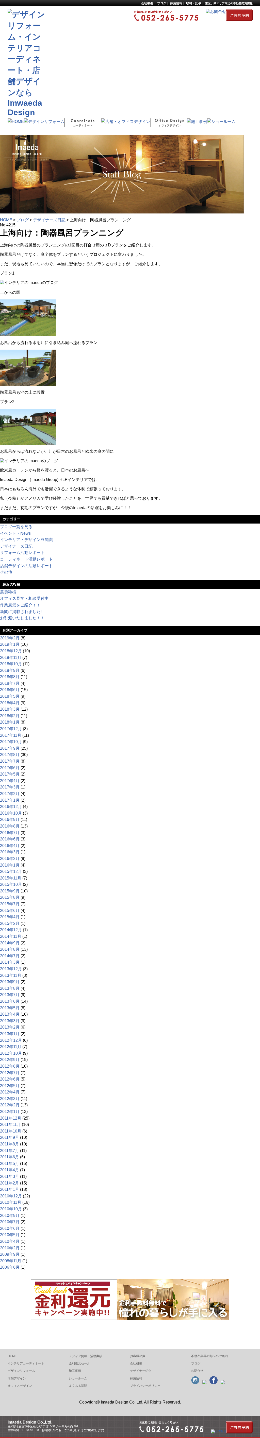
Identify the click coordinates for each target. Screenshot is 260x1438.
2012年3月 (10, 1099)
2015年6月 (10, 910)
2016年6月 (10, 839)
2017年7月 (10, 761)
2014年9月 (10, 943)
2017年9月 (10, 748)
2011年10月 (10, 1131)
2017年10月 (11, 742)
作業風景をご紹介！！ (20, 605)
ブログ (161, 3)
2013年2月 (10, 1027)
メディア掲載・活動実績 (85, 1356)
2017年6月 (10, 768)
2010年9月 (10, 1215)
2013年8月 (10, 988)
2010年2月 (10, 1248)
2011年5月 (9, 1163)
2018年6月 (10, 690)
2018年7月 (10, 683)
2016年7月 (10, 833)
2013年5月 (10, 1008)
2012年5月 (10, 1086)
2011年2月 (9, 1183)
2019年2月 (10, 638)
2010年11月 (10, 1202)
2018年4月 (10, 703)
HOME (6, 220)
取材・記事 (193, 3)
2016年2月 (10, 858)
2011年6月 (9, 1157)
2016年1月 (10, 865)
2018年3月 (10, 709)
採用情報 (136, 1378)
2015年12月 (11, 871)
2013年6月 (10, 1001)
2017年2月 (10, 794)
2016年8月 (10, 826)
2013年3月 (10, 1021)
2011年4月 (9, 1170)
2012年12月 (11, 1040)
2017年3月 (10, 787)
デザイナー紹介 (140, 1371)
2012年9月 (10, 1059)
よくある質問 (78, 1386)
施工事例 (75, 1371)
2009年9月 (10, 1254)
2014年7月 (10, 956)
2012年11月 (10, 1047)
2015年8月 (10, 897)
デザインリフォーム (21, 1371)
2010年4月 (10, 1241)
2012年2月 (10, 1105)
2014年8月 (10, 949)
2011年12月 (10, 1118)
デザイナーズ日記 (49, 220)
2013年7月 (10, 995)
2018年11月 (10, 657)
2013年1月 (10, 1034)
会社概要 (147, 3)
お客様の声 (137, 1356)
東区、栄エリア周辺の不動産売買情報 (229, 3)
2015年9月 (10, 891)
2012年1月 (10, 1111)
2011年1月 (9, 1189)
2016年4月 (10, 845)
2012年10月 (11, 1053)
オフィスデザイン (20, 1386)
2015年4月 (10, 917)
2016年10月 (11, 813)
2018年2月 (10, 716)
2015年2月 (10, 923)
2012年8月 (10, 1066)
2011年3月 (9, 1176)
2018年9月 (10, 670)
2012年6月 (10, 1079)
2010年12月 (11, 1196)
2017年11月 (10, 735)
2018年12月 (11, 651)
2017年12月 (11, 729)
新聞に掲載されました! (21, 611)
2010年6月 (10, 1228)
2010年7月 (10, 1222)
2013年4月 (10, 1014)
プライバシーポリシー (145, 1386)
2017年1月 (10, 800)
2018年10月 (11, 664)
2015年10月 (11, 884)
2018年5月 (10, 696)
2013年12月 (11, 969)
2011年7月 (9, 1150)
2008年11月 (10, 1261)
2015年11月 (10, 878)
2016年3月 (10, 852)
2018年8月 (10, 677)
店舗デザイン (17, 1378)
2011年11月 (10, 1124)
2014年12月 (11, 930)
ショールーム (78, 1378)
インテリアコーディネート (26, 1363)
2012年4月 (10, 1092)
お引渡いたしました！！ (22, 618)
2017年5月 (10, 774)
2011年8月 (9, 1144)
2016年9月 (10, 819)
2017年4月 (10, 781)
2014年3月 (10, 962)
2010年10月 (11, 1209)
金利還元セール (79, 1363)
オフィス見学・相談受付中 (24, 598)
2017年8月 (10, 754)
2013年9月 (10, 982)
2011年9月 (9, 1137)
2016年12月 (11, 806)
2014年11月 (10, 936)
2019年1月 (10, 644)
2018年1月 (10, 722)
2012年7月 (10, 1073)
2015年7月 (10, 904)
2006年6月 (10, 1267)
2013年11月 (10, 975)
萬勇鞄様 (8, 592)
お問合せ (197, 1371)
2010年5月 (10, 1235)
